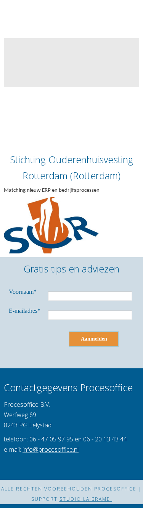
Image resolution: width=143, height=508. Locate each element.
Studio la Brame (85, 499)
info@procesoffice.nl (50, 449)
